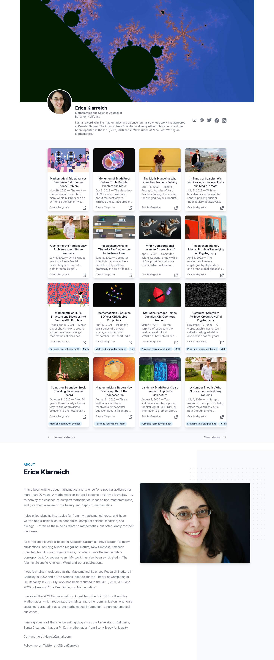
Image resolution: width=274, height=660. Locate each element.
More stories (212, 437)
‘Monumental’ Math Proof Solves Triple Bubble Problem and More (114, 182)
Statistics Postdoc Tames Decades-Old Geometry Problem (160, 316)
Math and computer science (111, 349)
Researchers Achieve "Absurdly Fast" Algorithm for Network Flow (114, 249)
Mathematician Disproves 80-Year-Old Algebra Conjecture (114, 316)
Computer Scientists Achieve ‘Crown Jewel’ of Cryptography (206, 316)
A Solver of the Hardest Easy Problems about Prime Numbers (68, 249)
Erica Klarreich (91, 108)
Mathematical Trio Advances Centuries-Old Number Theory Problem (68, 182)
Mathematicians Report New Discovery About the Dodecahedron (114, 391)
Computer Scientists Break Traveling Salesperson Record (68, 391)
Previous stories (64, 437)
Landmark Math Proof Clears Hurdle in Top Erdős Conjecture (160, 391)
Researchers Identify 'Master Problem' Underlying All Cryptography (206, 249)
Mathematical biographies (201, 423)
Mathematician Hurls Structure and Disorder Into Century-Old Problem (68, 316)
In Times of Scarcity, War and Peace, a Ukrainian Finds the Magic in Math (206, 182)
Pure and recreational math (64, 349)
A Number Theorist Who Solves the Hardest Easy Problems (206, 391)
